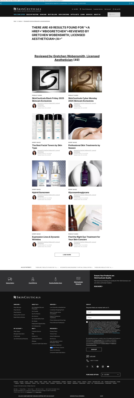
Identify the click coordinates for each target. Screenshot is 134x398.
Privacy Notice (105, 343)
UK (92, 383)
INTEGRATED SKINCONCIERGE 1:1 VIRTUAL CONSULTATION (75, 267)
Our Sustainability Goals (38, 318)
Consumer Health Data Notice (39, 343)
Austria (26, 381)
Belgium (36, 381)
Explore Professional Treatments (55, 317)
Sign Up (94, 349)
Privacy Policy (53, 331)
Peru (38, 383)
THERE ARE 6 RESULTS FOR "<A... (103, 267)
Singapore (52, 383)
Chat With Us (33, 283)
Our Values (34, 321)
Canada (45, 381)
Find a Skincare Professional (57, 322)
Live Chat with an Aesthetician (58, 307)
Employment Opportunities (38, 323)
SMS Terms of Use (40, 389)
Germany (84, 381)
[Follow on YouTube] (108, 367)
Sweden (69, 383)
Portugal (43, 383)
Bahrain (31, 381)
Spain (65, 383)
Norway (34, 383)
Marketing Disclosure (99, 341)
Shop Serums (17, 310)
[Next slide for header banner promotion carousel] (130, 3)
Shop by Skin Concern (19, 314)
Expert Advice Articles (19, 317)
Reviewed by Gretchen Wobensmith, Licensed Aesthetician (37, 21)
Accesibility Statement (55, 345)
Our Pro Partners (36, 313)
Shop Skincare (17, 307)
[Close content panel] (132, 3)
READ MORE (98, 286)
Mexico (22, 383)
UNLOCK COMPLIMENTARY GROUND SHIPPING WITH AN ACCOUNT (36, 396)
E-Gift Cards (17, 336)
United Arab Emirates (99, 383)
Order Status (17, 331)
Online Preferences (55, 336)
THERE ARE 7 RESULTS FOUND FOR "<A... (46, 267)
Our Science (35, 316)
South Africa (59, 383)
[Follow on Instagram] (103, 367)
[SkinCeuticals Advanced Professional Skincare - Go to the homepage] (27, 9)
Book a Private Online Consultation (55, 313)
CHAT (101, 396)
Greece (89, 381)
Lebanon (17, 383)
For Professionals (36, 326)
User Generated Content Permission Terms (56, 341)
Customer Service (98, 9)
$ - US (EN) (75, 9)
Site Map (16, 389)
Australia (21, 381)
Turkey (88, 383)
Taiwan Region (82, 383)
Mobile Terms (97, 328)
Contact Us (35, 336)
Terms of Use (53, 333)
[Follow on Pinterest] (98, 367)
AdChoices (29, 392)
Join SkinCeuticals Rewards (21, 338)
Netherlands (28, 383)
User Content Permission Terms (52, 389)
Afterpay (34, 341)
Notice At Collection (55, 350)
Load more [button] (67, 254)
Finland (74, 381)
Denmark (69, 381)
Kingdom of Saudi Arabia (110, 381)
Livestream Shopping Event (57, 310)
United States (108, 383)
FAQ (33, 333)
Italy (102, 381)
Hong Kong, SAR (96, 381)
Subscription (10, 283)
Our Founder (35, 311)
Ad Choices (53, 338)
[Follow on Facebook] (87, 367)
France (79, 381)
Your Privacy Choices (58, 347)
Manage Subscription (19, 333)
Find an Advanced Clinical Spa (58, 320)
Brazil (41, 381)
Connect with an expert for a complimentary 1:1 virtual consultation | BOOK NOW (65, 3)
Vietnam (115, 383)
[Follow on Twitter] (92, 367)
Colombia (64, 381)
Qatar (47, 383)
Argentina (16, 381)
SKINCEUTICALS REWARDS (77, 396)
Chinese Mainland (56, 381)
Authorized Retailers (37, 338)
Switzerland (75, 383)
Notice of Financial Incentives (96, 333)
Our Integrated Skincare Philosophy (38, 308)
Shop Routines (17, 312)
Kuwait (118, 381)
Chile (50, 381)
